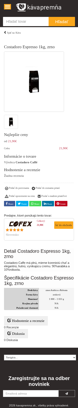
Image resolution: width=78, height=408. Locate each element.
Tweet (24, 204)
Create (62, 204)
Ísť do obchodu (63, 225)
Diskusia (18, 334)
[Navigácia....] (7, 6)
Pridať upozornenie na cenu (21, 196)
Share (10, 204)
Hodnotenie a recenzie (27, 321)
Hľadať (61, 21)
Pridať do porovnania (18, 188)
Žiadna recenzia (14, 175)
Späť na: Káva (13, 32)
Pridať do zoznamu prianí (47, 188)
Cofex (7, 148)
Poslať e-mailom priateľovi (54, 196)
